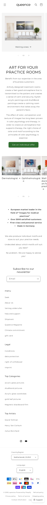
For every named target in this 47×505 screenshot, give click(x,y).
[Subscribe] (37, 279)
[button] (4, 4)
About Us (9, 303)
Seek (7, 297)
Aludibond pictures (13, 388)
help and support (12, 314)
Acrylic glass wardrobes (16, 394)
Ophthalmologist (31, 178)
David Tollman (11, 420)
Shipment (9, 319)
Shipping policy (38, 496)
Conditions (10, 351)
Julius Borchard (12, 431)
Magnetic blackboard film (16, 405)
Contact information (19, 500)
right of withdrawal (13, 362)
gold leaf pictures (13, 399)
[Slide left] (18, 55)
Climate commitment (15, 330)
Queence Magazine (13, 325)
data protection (12, 356)
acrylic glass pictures (14, 383)
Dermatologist (10, 178)
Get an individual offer (23, 145)
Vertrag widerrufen (13, 308)
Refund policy (38, 492)
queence (12, 492)
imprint (8, 367)
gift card (9, 336)
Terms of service (24, 496)
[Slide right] (28, 55)
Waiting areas (22, 47)
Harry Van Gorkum (13, 425)
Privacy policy (11, 496)
